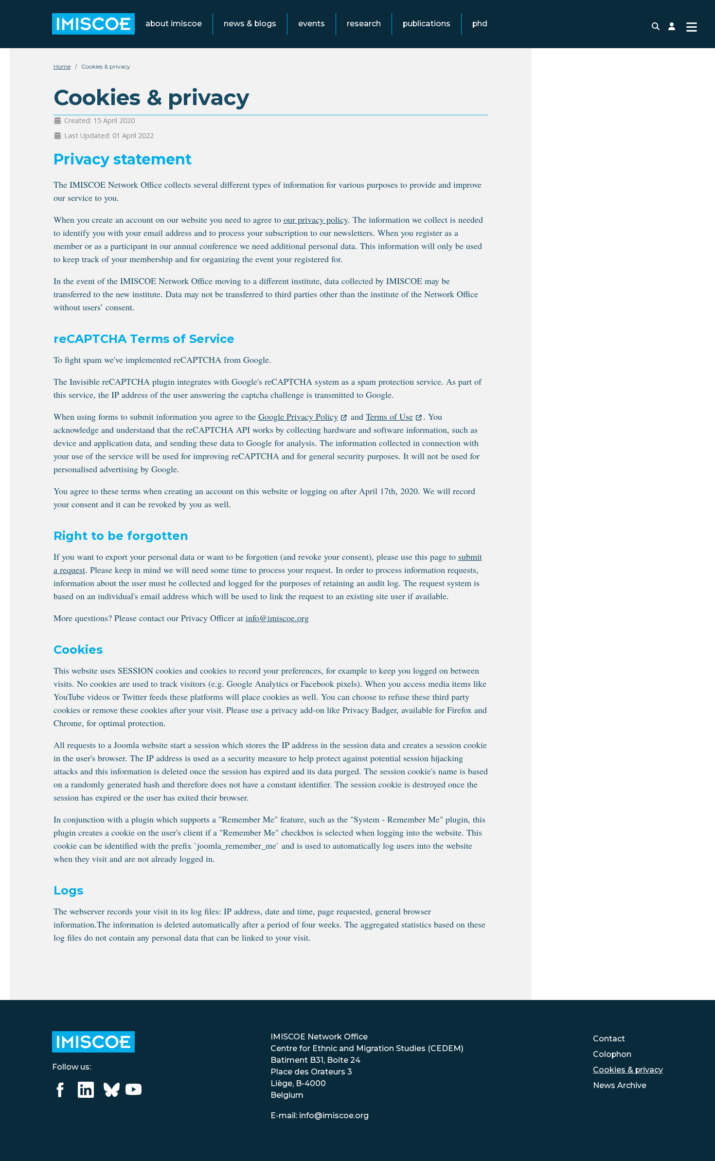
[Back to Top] (696, 1140)
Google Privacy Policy (298, 416)
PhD (479, 23)
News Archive (619, 1085)
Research (364, 23)
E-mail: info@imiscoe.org (319, 1115)
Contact (609, 1038)
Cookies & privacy (628, 1069)
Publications (426, 23)
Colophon (612, 1054)
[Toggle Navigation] (691, 26)
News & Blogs (250, 23)
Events (311, 23)
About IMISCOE (173, 23)
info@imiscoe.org (277, 618)
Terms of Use (389, 416)
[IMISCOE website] (93, 1041)
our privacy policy (316, 219)
